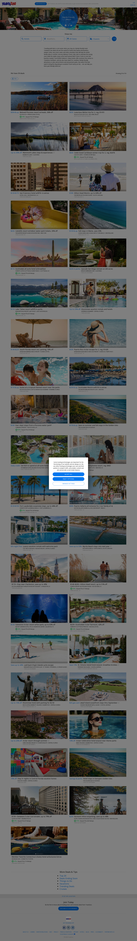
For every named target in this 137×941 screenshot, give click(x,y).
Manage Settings (68, 483)
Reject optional (68, 479)
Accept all (68, 474)
